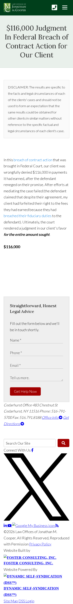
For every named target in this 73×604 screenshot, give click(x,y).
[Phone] (54, 7)
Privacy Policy (40, 544)
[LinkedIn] (6, 525)
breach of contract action (33, 160)
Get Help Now (25, 391)
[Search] (63, 443)
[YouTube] (10, 525)
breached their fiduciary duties (28, 215)
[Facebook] (32, 450)
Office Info (50, 417)
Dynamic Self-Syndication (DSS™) (31, 591)
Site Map (11, 601)
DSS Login (26, 601)
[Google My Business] (33, 525)
